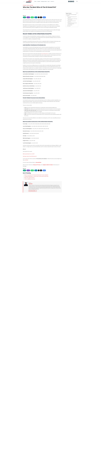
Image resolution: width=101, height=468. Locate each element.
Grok (41, 17)
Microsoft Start (38, 162)
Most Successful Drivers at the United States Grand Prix (72, 19)
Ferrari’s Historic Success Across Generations (72, 21)
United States (31, 5)
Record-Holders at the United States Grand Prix (71, 15)
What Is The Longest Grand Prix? (29, 177)
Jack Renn (26, 9)
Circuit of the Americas (44, 53)
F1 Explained (24, 5)
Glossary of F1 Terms (36, 164)
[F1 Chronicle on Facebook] (70, 1)
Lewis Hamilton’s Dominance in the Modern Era (72, 17)
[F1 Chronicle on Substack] (71, 1)
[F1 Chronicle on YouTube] (73, 1)
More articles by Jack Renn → (32, 190)
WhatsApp (32, 17)
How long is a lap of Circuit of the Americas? (30, 156)
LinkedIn (36, 17)
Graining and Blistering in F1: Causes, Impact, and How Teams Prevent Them (36, 176)
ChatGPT (24, 17)
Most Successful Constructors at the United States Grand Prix (72, 23)
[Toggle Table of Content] (76, 13)
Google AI (44, 17)
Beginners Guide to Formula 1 (48, 164)
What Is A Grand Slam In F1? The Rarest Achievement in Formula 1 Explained (36, 174)
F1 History (28, 5)
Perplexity (28, 17)
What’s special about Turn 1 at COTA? (28, 153)
